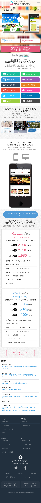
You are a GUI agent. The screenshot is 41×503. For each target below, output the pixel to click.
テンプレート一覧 (7, 429)
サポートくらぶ (26, 444)
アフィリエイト (7, 433)
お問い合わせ (26, 441)
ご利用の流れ (26, 425)
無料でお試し (20, 353)
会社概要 (7, 473)
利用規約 (20, 473)
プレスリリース (7, 444)
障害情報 (5, 448)
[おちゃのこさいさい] (20, 4)
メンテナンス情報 (7, 452)
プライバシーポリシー (30, 477)
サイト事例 (5, 425)
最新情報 (5, 441)
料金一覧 (24, 421)
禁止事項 (33, 473)
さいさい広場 (26, 448)
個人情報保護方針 (10, 477)
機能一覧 (5, 421)
